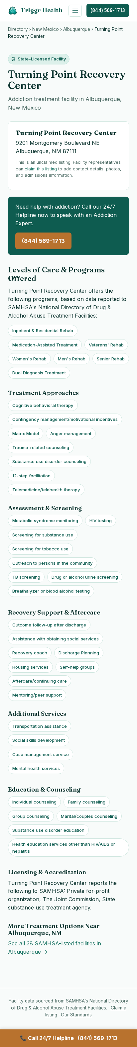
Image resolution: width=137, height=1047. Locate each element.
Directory (18, 29)
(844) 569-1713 (107, 10)
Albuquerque (76, 29)
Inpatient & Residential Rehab (42, 330)
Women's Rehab (29, 358)
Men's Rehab (71, 358)
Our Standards (76, 1014)
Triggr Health (42, 10)
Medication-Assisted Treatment (44, 344)
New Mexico (45, 29)
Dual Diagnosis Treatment (39, 372)
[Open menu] (75, 11)
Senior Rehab (111, 358)
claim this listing (41, 168)
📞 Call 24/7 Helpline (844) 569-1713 (68, 1038)
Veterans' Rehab (106, 344)
